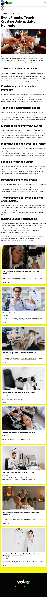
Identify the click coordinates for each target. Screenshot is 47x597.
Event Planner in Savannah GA (32, 58)
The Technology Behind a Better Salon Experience (19, 353)
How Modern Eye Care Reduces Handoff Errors (18, 472)
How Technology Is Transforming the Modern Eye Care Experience (20, 272)
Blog (21, 586)
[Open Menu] (45, 3)
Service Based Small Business (13, 13)
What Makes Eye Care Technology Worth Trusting (18, 392)
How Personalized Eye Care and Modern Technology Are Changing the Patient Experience (21, 555)
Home (16, 586)
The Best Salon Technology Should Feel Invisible (18, 432)
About (25, 586)
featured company (22, 240)
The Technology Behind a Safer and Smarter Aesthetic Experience (20, 513)
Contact (30, 586)
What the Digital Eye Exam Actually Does (16, 313)
